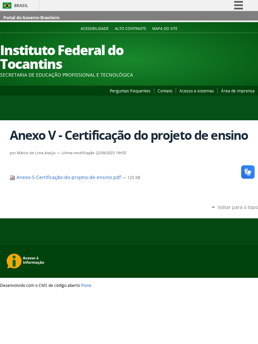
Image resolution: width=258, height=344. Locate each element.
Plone (86, 285)
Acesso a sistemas (196, 90)
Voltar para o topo (238, 207)
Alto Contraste (130, 28)
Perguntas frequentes (130, 90)
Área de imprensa (238, 90)
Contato (165, 90)
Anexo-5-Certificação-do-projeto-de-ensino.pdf (68, 177)
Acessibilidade (95, 28)
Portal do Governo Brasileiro (31, 17)
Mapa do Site (164, 28)
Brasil (21, 5)
